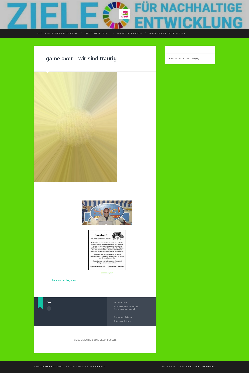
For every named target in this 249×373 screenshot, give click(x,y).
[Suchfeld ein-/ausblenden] (210, 33)
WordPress (99, 367)
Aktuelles (118, 307)
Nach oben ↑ (208, 367)
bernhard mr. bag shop (64, 280)
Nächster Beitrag (122, 321)
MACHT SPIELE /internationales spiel (126, 308)
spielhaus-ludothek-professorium (57, 33)
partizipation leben (96, 33)
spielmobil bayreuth (52, 367)
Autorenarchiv (49, 308)
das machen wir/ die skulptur (166, 33)
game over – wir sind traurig (81, 58)
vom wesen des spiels (129, 33)
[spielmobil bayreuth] (124, 14)
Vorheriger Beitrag (123, 317)
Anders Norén (191, 367)
